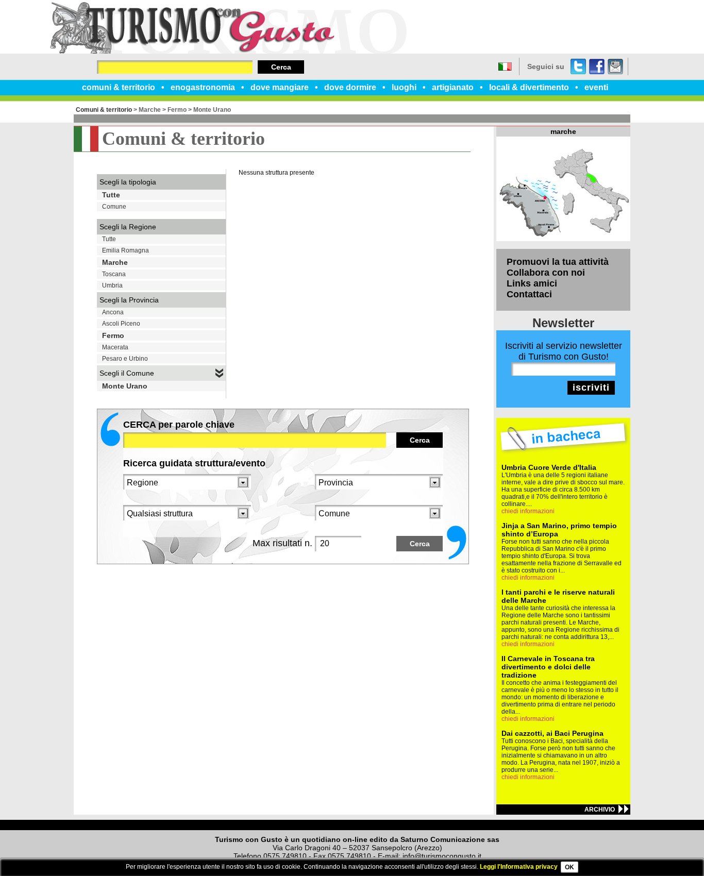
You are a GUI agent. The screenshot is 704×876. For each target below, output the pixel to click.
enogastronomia (203, 87)
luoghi (404, 87)
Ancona (113, 312)
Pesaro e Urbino (125, 358)
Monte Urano (212, 109)
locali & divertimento (529, 87)
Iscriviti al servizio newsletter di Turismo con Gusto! (563, 351)
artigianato (453, 87)
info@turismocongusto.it (442, 856)
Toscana (114, 274)
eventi (596, 87)
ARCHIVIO (599, 809)
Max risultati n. (282, 543)
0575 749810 (285, 856)
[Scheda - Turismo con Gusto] (228, 51)
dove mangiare (279, 87)
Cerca (281, 67)
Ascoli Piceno (121, 323)
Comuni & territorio (104, 109)
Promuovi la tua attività (558, 262)
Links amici (532, 283)
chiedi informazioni (528, 511)
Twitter (578, 66)
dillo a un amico (615, 66)
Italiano (505, 66)
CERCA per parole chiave (178, 424)
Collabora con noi (546, 272)
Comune (114, 206)
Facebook (597, 66)
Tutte (111, 195)
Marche (150, 109)
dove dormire (350, 87)
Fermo (177, 109)
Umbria (112, 285)
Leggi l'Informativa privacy (519, 866)
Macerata (115, 347)
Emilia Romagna (125, 250)
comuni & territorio (118, 87)
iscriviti (591, 387)
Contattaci (529, 294)
